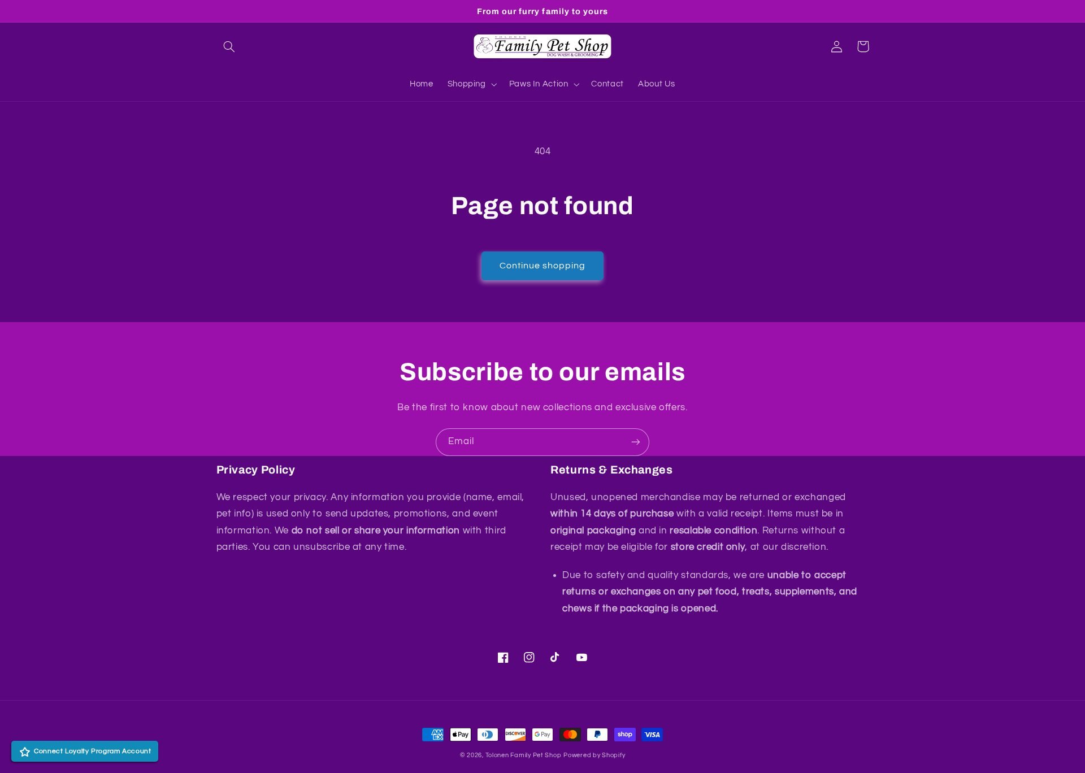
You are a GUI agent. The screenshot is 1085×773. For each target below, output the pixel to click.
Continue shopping (543, 265)
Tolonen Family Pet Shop (523, 755)
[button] (229, 46)
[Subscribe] (636, 442)
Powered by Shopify (594, 755)
